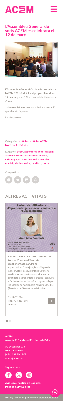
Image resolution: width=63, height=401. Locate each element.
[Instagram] (29, 375)
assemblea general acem (39, 151)
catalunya (11, 159)
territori (36, 163)
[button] (8, 179)
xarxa (45, 163)
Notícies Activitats (16, 145)
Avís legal (10, 382)
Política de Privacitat (17, 386)
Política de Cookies (28, 382)
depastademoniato (48, 397)
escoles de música (28, 159)
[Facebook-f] (8, 375)
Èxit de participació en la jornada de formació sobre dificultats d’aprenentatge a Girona (29, 260)
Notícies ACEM (38, 141)
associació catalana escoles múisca (26, 155)
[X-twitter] (19, 375)
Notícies (24, 141)
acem (20, 151)
